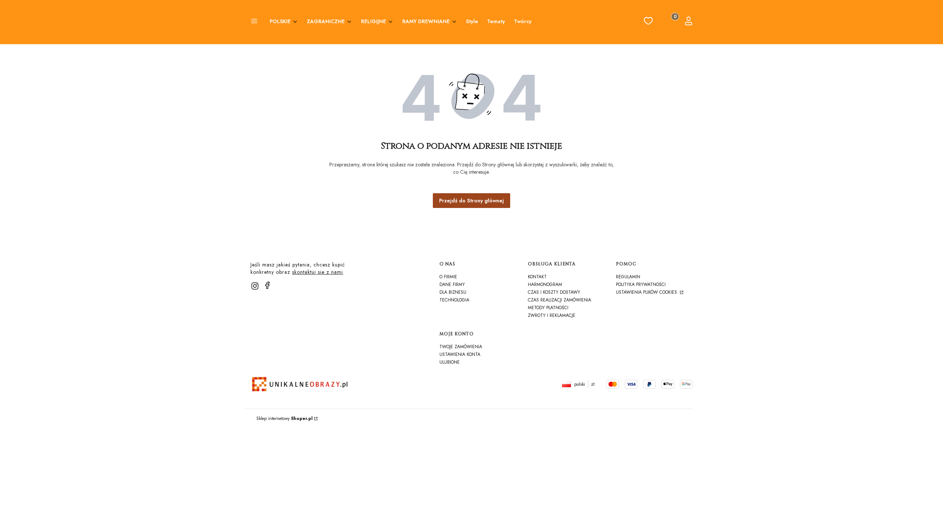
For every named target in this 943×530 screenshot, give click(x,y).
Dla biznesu (452, 292)
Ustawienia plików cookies (647, 292)
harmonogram (545, 284)
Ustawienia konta (459, 354)
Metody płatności (548, 307)
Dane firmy (452, 284)
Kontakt (537, 276)
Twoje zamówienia (460, 346)
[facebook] (267, 285)
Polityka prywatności (641, 284)
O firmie (448, 276)
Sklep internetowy (284, 418)
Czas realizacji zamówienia (559, 300)
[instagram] (254, 286)
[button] (254, 22)
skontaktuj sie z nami (317, 272)
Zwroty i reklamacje (551, 315)
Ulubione (449, 362)
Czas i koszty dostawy (554, 292)
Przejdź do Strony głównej (471, 200)
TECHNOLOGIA (454, 300)
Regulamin (628, 276)
